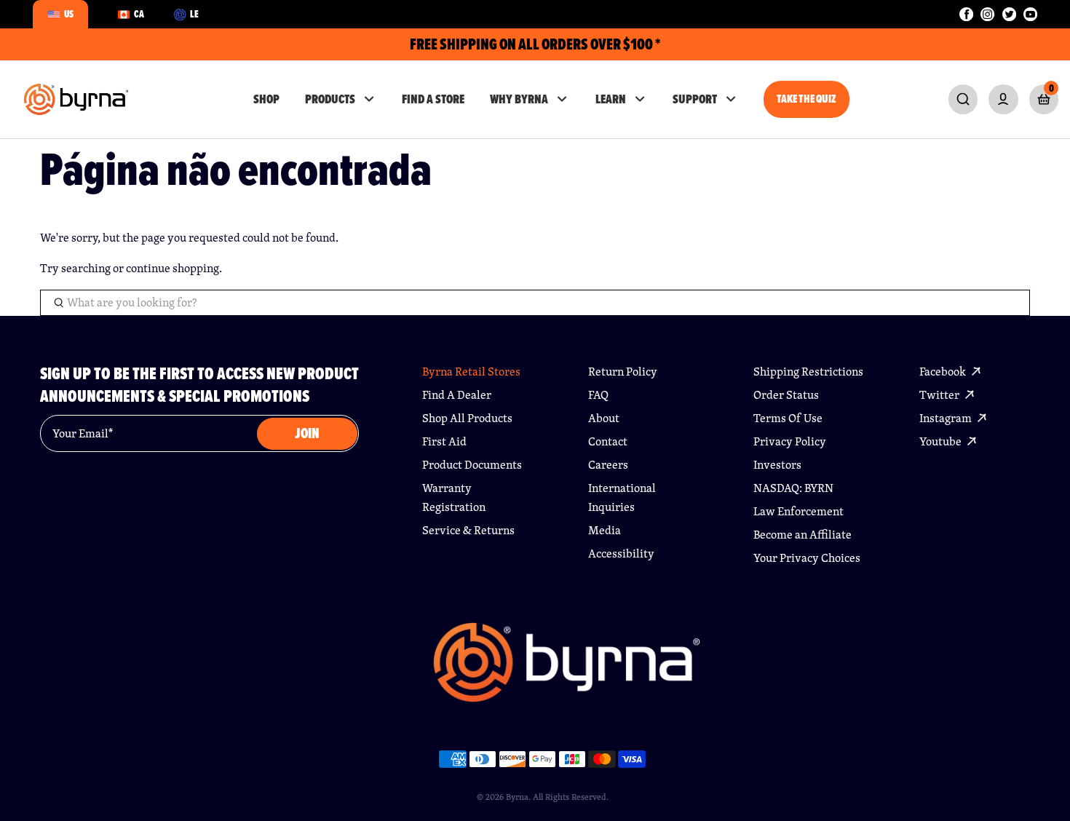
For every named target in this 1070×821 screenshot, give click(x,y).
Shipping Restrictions (808, 371)
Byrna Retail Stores (471, 371)
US (69, 14)
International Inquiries (622, 497)
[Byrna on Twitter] (1009, 14)
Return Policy (622, 371)
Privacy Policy (789, 441)
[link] (963, 99)
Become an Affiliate (802, 534)
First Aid (444, 441)
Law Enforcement (798, 511)
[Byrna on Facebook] (966, 14)
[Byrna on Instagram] (987, 14)
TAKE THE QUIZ (806, 98)
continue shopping (172, 268)
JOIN (307, 433)
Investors (777, 464)
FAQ (598, 394)
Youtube (941, 441)
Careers (608, 464)
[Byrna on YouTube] (1030, 14)
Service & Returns (468, 530)
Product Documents (472, 464)
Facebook (943, 371)
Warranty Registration (454, 497)
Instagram (946, 418)
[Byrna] (566, 669)
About (603, 418)
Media (604, 530)
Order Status (786, 394)
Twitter (940, 394)
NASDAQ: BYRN (793, 488)
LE (194, 14)
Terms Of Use (788, 418)
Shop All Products (467, 418)
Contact (607, 441)
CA (139, 14)
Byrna (517, 796)
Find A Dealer (456, 394)
